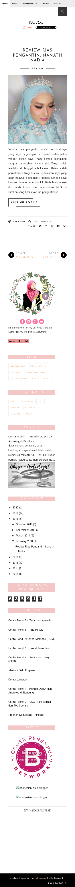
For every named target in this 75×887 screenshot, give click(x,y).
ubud (29, 413)
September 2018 (25, 530)
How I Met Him (38, 366)
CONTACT (58, 3)
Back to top (56, 883)
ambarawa (27, 401)
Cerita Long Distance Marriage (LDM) (31, 639)
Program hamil (18, 378)
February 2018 (24, 541)
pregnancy (16, 372)
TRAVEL (45, 3)
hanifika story (18, 366)
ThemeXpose (36, 878)
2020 (15, 508)
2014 (15, 574)
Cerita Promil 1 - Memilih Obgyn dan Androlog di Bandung (30, 691)
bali (40, 401)
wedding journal (36, 372)
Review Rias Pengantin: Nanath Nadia (37, 55)
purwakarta (32, 407)
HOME (5, 3)
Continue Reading (24, 202)
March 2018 (23, 536)
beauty (48, 378)
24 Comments (42, 221)
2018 (15, 519)
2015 (15, 568)
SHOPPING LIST (30, 3)
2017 (15, 557)
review (37, 68)
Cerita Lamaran (17, 680)
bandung (15, 407)
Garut (13, 401)
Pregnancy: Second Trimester (26, 715)
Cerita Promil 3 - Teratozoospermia (29, 620)
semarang (15, 413)
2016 (15, 563)
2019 (15, 513)
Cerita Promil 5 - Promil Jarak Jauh (29, 648)
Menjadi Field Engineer (22, 670)
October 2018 (24, 524)
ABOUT (15, 3)
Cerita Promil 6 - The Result (25, 630)
